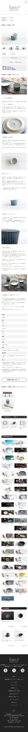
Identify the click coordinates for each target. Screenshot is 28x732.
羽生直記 (20, 546)
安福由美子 (7, 593)
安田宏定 (20, 586)
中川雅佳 (7, 539)
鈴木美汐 (7, 515)
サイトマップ (14, 705)
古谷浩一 (20, 554)
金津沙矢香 (20, 484)
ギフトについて (14, 685)
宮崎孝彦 (7, 578)
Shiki (8, 507)
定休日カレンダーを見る (15, 722)
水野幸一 (7, 570)
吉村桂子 (20, 593)
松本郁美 (20, 562)
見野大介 (20, 570)
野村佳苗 (7, 546)
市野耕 (7, 461)
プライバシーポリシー (14, 699)
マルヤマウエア (8, 562)
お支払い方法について (14, 693)
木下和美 (7, 500)
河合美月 (7, 492)
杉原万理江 (20, 507)
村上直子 (7, 586)
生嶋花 (20, 445)
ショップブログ (14, 682)
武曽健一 (20, 578)
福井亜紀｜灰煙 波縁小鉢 (19, 640)
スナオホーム (20, 515)
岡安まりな (20, 468)
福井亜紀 (7, 554)
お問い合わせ (14, 702)
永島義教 (20, 539)
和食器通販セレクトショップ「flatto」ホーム (14, 679)
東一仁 (7, 445)
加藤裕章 (20, 476)
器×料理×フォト (14, 687)
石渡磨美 (20, 453)
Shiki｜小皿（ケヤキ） (19, 621)
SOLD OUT (14, 58)
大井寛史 (20, 461)
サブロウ (20, 500)
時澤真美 (20, 523)
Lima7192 (8, 601)
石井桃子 (7, 453)
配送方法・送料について (14, 696)
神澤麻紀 (20, 492)
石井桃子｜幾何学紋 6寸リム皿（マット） (5, 428)
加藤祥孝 (7, 484)
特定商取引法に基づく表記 (14, 690)
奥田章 (7, 476)
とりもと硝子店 (21, 531)
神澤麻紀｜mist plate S (6, 621)
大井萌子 (7, 468)
